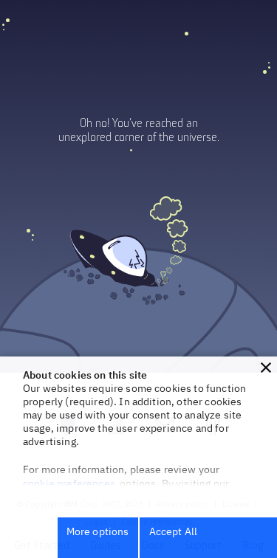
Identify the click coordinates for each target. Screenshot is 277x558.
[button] (266, 367)
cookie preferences (69, 483)
